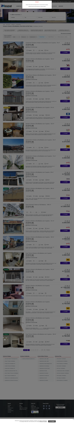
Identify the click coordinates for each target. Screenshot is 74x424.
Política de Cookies (43, 421)
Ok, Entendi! (51, 421)
